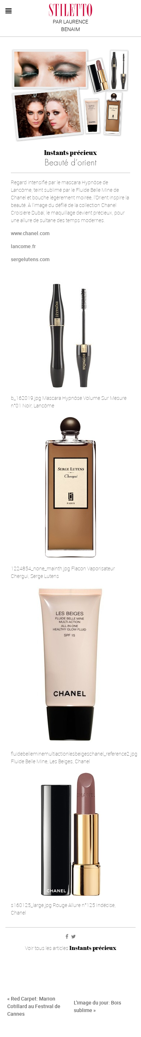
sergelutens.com (30, 259)
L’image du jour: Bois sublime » (97, 1006)
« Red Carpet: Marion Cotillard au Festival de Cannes (33, 1006)
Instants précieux (70, 152)
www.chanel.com (30, 233)
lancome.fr (23, 246)
